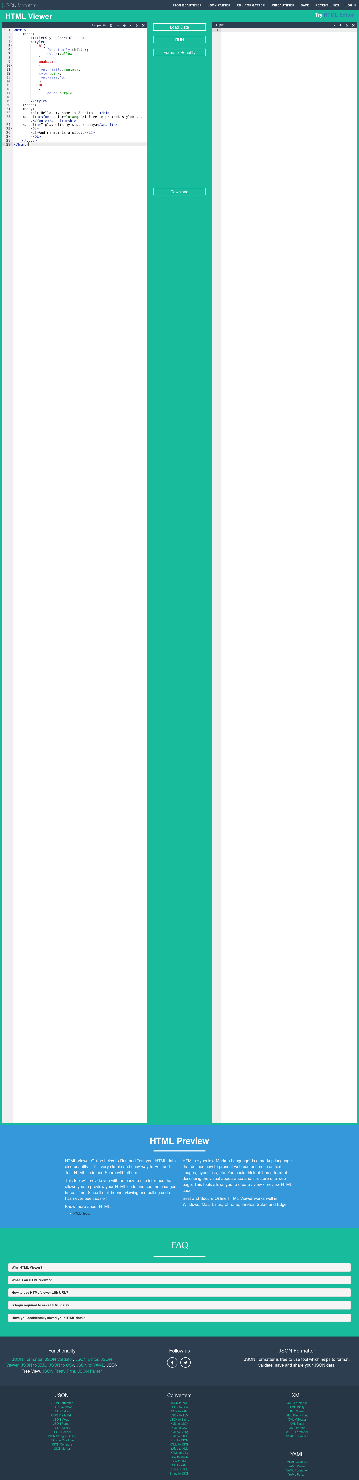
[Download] (340, 25)
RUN (179, 40)
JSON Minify (62, 1428)
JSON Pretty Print (58, 1371)
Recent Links (327, 5)
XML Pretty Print (297, 1415)
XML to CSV (179, 1428)
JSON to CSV (61, 1365)
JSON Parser (219, 5)
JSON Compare (62, 1444)
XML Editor (297, 1423)
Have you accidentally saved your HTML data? (48, 1317)
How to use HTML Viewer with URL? (40, 1292)
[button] (12, 30)
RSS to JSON (179, 1440)
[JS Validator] (117, 25)
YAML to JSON (179, 1444)
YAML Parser (297, 1474)
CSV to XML (179, 1461)
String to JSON (179, 1473)
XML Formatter (251, 5)
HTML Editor (339, 14)
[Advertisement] (179, 124)
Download (179, 192)
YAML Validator (297, 1462)
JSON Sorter (62, 1448)
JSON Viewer (62, 1419)
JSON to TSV (179, 1415)
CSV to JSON (179, 1457)
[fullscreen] (143, 25)
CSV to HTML (179, 1469)
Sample (96, 25)
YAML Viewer (297, 1466)
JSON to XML (34, 1365)
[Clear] (131, 25)
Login (350, 5)
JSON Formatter (27, 1359)
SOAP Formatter (297, 1436)
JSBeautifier (283, 5)
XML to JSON (179, 1423)
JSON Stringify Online (62, 1436)
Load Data (179, 27)
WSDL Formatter (297, 1432)
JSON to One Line (62, 1440)
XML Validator (297, 1419)
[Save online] (111, 25)
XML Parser (297, 1428)
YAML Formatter (297, 1470)
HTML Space (82, 1213)
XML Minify (297, 1407)
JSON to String (179, 1419)
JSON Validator (59, 1359)
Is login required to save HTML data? (40, 1305)
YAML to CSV (179, 1453)
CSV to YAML (179, 1465)
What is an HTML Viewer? (32, 1280)
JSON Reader (62, 1432)
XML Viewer (297, 1411)
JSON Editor (86, 1359)
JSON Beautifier (187, 5)
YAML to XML (179, 1448)
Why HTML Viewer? (27, 1267)
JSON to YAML (90, 1365)
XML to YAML (179, 1436)
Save (305, 5)
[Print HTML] (124, 25)
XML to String (179, 1432)
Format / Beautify (179, 52)
